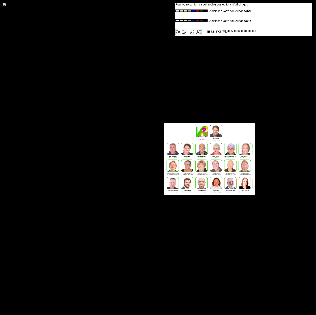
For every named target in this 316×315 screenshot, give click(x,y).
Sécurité (17, 288)
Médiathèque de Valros (29, 247)
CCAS (15, 191)
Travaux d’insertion (26, 202)
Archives (18, 86)
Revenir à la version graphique (93, 20)
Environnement (23, 300)
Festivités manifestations (30, 255)
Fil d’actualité (21, 67)
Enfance (17, 165)
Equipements (21, 251)
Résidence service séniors (31, 198)
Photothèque (21, 83)
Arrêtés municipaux (26, 139)
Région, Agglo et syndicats (32, 75)
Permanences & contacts (30, 131)
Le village (18, 63)
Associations (21, 259)
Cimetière (18, 128)
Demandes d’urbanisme (29, 296)
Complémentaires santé (29, 214)
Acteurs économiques (28, 79)
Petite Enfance (22, 161)
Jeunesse (18, 169)
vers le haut (116, 220)
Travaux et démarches (28, 284)
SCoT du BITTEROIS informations (37, 292)
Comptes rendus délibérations (35, 135)
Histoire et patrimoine (28, 71)
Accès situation (23, 60)
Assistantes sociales (27, 221)
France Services (23, 206)
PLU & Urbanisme (25, 281)
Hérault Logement (25, 195)
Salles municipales (26, 124)
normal (219, 30)
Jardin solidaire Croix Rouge (33, 218)
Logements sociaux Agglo (31, 225)
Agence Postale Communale (33, 120)
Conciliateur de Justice (29, 210)
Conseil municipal (25, 108)
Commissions (22, 112)
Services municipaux (27, 116)
